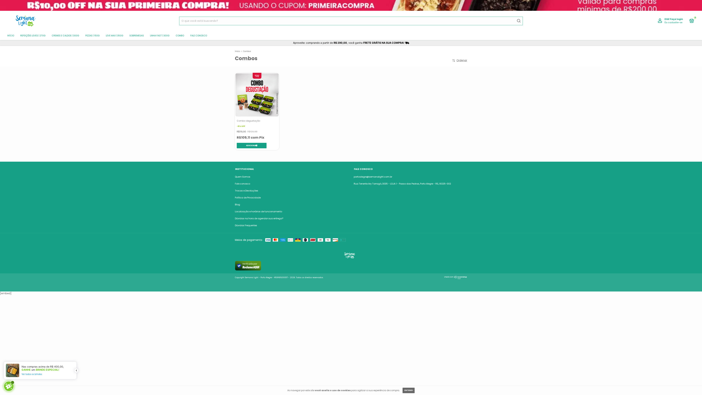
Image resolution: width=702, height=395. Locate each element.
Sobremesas (136, 35)
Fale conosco (198, 35)
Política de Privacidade (248, 197)
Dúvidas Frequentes (246, 225)
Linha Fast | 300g (159, 35)
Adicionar (251, 145)
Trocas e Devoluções (246, 190)
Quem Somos (242, 176)
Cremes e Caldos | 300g (65, 35)
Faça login (676, 19)
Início (10, 35)
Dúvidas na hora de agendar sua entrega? (259, 218)
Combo (180, 35)
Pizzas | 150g (92, 35)
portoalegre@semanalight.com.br (373, 176)
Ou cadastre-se (673, 22)
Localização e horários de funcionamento (258, 211)
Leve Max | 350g (114, 35)
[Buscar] (519, 21)
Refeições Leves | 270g (33, 35)
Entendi (408, 390)
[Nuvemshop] (455, 278)
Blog (237, 204)
